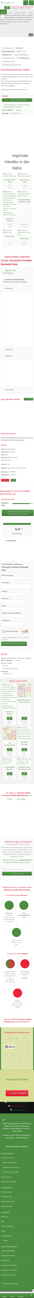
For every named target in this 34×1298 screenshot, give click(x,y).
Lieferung (9, 349)
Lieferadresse (6, 620)
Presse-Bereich (5, 1260)
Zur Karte (5, 666)
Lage (10, 13)
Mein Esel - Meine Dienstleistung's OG (24, 768)
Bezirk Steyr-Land (13, 468)
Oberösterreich (13, 457)
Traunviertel (22, 468)
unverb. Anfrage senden (18, 100)
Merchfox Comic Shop (10, 181)
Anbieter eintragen (6, 1192)
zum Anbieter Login (6, 1196)
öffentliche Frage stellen (18, 873)
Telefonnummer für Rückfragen (11, 613)
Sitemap (3, 1231)
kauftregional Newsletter (8, 1255)
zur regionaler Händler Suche (2, 7)
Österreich (8, 460)
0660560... (10, 110)
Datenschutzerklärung (9, 637)
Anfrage (31, 13)
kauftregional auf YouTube (8, 1275)
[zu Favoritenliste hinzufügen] (2, 16)
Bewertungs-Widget (6, 1206)
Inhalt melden (21, 799)
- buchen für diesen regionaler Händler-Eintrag (17, 1004)
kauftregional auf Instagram (9, 1265)
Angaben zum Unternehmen (9, 271)
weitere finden (23, 915)
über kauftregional (6, 1177)
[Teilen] (27, 1295)
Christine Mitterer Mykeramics (9, 768)
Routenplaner (29, 399)
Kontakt (13, 480)
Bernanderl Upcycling (24, 743)
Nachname (5, 598)
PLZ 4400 (12, 452)
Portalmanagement (6, 1235)
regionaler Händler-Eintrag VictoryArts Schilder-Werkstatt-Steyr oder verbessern (10, 977)
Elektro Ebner (24, 238)
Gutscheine (9, 390)
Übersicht (3, 13)
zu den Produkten (18, 1093)
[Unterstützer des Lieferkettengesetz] (17, 1102)
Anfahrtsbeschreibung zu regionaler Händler (16, 105)
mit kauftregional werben (8, 1201)
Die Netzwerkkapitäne (9, 744)
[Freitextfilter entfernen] (26, 3)
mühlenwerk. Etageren (10, 219)
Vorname (4, 591)
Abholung (8, 356)
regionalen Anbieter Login (10, 1283)
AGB (2, 1221)
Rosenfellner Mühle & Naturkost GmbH (24, 201)
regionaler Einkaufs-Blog (8, 1251)
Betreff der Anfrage (7, 575)
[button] (17, 25)
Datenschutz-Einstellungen (8, 1181)
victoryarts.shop (15, 113)
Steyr (6, 454)
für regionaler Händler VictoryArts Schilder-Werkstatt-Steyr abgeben (9, 917)
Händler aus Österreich (7, 1157)
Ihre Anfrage (6, 582)
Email (3, 605)
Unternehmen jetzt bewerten (18, 513)
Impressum (4, 1216)
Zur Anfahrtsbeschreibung (10, 668)
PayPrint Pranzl (9, 236)
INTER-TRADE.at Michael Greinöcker (24, 701)
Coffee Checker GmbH (24, 181)
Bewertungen (24, 13)
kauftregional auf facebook (8, 1270)
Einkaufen (9, 288)
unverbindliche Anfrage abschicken (14, 644)
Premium (30, 154)
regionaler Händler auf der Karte (12, 107)
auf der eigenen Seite (24, 975)
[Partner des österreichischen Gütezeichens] (17, 1110)
